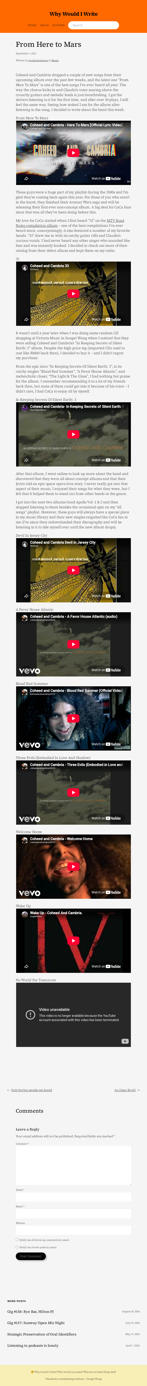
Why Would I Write (73, 13)
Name (20, 1190)
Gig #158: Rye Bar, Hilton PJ (30, 1312)
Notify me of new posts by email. (38, 1247)
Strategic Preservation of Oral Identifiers (41, 1334)
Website (20, 1223)
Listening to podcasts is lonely (33, 1345)
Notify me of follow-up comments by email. (44, 1240)
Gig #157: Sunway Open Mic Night (36, 1323)
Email (20, 1206)
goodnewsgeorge (38, 60)
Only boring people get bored (31, 1090)
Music (55, 60)
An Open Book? (125, 1090)
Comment (22, 1144)
